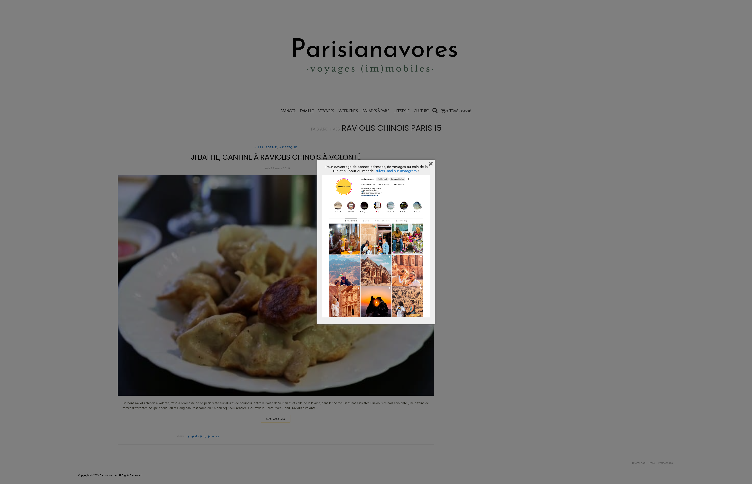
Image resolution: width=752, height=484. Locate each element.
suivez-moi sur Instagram (396, 171)
